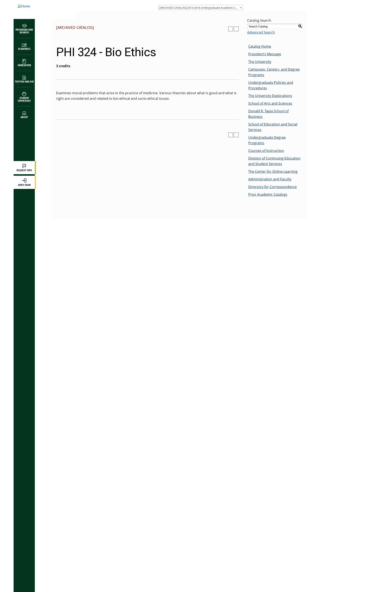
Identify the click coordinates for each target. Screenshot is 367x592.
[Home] (40, 9)
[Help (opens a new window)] (236, 29)
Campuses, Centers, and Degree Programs (274, 72)
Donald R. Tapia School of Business (268, 114)
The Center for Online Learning (273, 171)
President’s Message (264, 54)
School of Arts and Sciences (270, 103)
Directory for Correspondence (272, 186)
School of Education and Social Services (272, 127)
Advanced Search (261, 32)
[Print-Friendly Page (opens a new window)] (230, 29)
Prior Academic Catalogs (267, 194)
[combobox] (200, 7)
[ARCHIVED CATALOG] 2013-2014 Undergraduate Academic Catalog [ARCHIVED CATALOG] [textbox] (201, 8)
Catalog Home (259, 46)
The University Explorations (270, 95)
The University (259, 61)
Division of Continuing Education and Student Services (274, 161)
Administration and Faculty (269, 179)
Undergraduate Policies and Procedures (270, 85)
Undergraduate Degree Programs (267, 140)
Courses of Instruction (266, 150)
